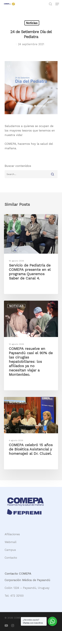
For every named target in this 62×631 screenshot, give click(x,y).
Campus (10, 549)
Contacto (11, 557)
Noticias (32, 23)
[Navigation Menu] (57, 4)
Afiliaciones (12, 534)
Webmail (10, 542)
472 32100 (17, 595)
